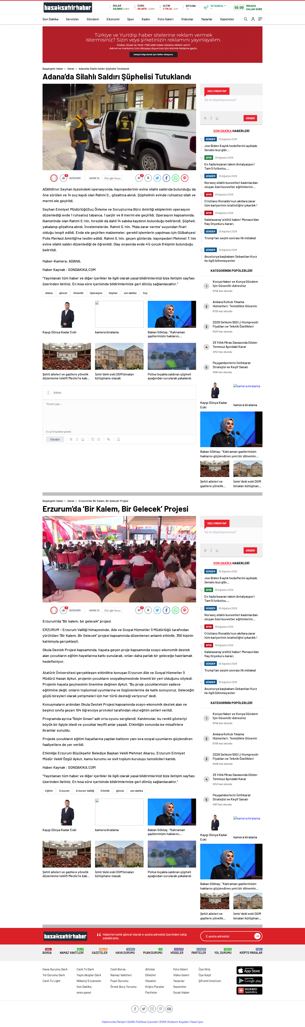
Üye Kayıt (205, 975)
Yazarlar (206, 19)
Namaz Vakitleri (72, 951)
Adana (49, 293)
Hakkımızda (109, 1021)
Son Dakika (50, 19)
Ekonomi (113, 19)
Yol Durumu (223, 951)
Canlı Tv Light (52, 981)
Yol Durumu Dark (54, 975)
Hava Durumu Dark (55, 969)
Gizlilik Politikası (137, 1021)
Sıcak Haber (181, 992)
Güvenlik (78, 293)
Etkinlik (105, 790)
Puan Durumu (152, 951)
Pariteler (199, 951)
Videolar (187, 19)
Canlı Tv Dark (85, 969)
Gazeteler (227, 19)
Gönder (55, 439)
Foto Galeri (165, 19)
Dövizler (150, 975)
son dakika (130, 293)
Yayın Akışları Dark (89, 975)
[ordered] (93, 439)
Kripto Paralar (251, 951)
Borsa (47, 951)
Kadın (146, 19)
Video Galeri (181, 975)
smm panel (84, 992)
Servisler (72, 19)
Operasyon (96, 293)
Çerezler (153, 1021)
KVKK (163, 1021)
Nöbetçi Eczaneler (89, 981)
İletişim (121, 1021)
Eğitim (49, 790)
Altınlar (150, 969)
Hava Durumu (125, 951)
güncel (63, 293)
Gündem (93, 19)
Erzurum (64, 790)
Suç (145, 293)
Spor (130, 19)
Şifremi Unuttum (210, 981)
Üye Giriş (204, 969)
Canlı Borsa (118, 969)
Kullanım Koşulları (178, 1021)
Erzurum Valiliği (85, 790)
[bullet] (98, 439)
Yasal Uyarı (197, 1021)
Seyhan (113, 293)
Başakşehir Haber (53, 68)
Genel (70, 68)
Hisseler (177, 951)
